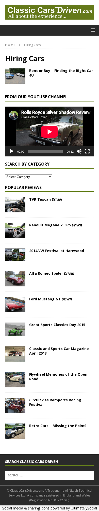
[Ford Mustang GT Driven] (15, 304)
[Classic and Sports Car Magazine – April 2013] (15, 354)
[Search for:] (49, 475)
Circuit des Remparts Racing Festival (55, 402)
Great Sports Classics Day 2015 (57, 324)
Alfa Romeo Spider (51, 273)
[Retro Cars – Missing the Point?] (15, 431)
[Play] (11, 151)
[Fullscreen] (87, 151)
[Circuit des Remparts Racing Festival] (15, 405)
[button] (92, 30)
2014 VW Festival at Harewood (56, 250)
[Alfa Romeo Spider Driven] (15, 278)
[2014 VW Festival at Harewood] (15, 254)
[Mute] (79, 151)
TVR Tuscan (45, 199)
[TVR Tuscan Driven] (15, 204)
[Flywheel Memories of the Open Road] (15, 379)
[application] (49, 132)
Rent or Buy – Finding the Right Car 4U (61, 73)
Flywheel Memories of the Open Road (58, 376)
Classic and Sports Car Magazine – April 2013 (60, 351)
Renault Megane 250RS (55, 225)
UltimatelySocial (84, 508)
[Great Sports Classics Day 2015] (15, 329)
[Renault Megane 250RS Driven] (15, 230)
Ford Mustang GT (50, 299)
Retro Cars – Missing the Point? (58, 425)
